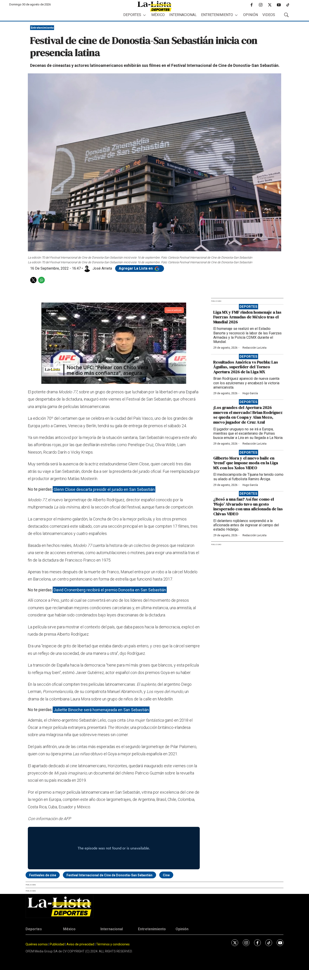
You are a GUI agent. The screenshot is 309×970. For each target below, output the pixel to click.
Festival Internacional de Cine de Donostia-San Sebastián (109, 875)
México (158, 15)
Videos (268, 15)
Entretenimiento (217, 15)
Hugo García (250, 393)
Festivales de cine (42, 875)
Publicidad (57, 944)
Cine (166, 875)
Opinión (250, 15)
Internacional (183, 15)
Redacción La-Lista (254, 347)
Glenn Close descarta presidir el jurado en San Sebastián (104, 489)
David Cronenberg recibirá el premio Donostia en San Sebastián (110, 590)
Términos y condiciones (113, 944)
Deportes (132, 15)
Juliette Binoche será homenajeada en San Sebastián (101, 709)
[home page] (154, 6)
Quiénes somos (37, 944)
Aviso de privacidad (80, 944)
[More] (144, 15)
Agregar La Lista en (136, 268)
